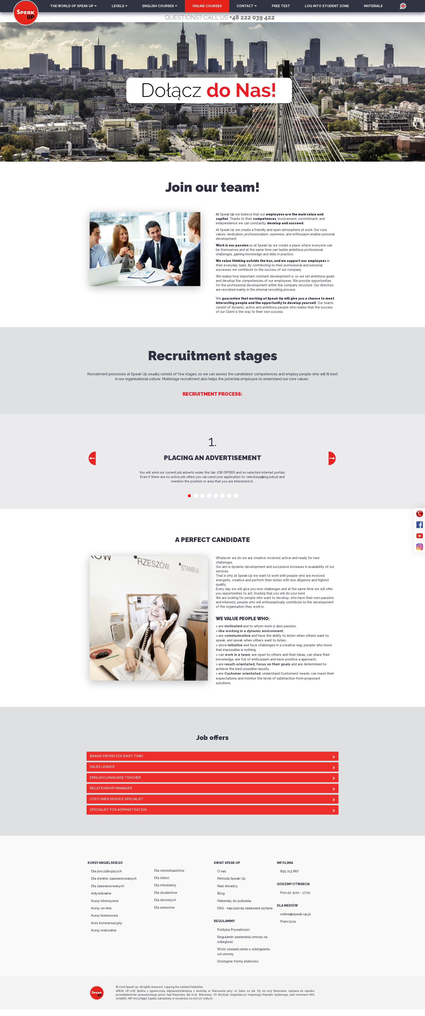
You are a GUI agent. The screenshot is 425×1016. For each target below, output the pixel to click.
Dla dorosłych (165, 900)
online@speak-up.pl (295, 914)
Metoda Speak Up (231, 879)
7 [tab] (229, 495)
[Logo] (97, 992)
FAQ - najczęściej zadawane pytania (244, 908)
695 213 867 (289, 871)
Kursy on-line (101, 908)
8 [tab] (236, 495)
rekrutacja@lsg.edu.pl (262, 477)
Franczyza (288, 921)
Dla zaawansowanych (107, 886)
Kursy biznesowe (104, 915)
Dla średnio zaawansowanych (114, 879)
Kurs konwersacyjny (106, 923)
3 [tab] (202, 495)
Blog (221, 893)
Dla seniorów (164, 908)
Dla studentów (165, 893)
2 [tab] (196, 495)
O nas (221, 871)
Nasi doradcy (227, 886)
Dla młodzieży (165, 885)
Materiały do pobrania (234, 901)
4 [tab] (209, 495)
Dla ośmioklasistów (169, 871)
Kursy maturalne (103, 930)
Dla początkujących (106, 871)
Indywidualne (101, 893)
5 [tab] (216, 495)
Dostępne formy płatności (237, 961)
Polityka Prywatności (233, 930)
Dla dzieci (161, 878)
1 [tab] (189, 495)
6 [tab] (222, 495)
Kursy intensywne (105, 901)
